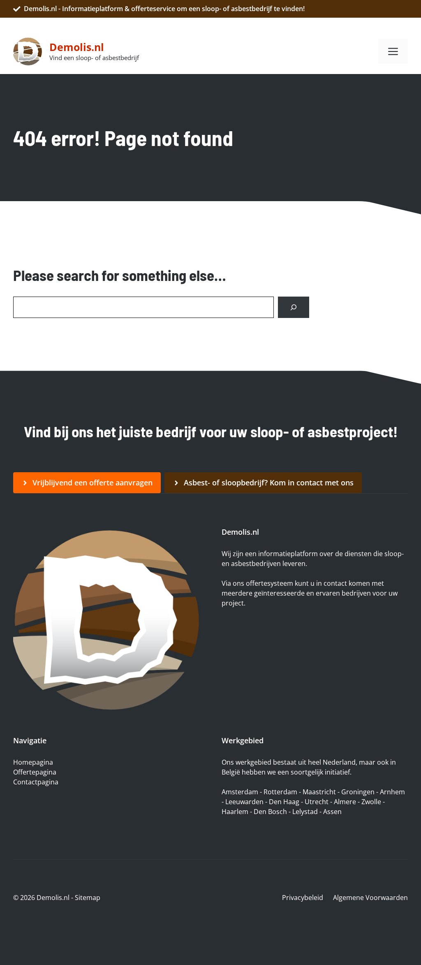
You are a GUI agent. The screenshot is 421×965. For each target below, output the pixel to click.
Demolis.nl (76, 47)
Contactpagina (35, 781)
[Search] (293, 307)
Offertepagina (34, 772)
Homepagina (33, 762)
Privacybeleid (302, 897)
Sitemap (87, 897)
